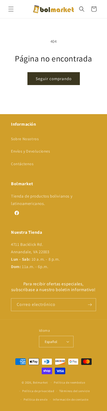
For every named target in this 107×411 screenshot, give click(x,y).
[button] (11, 9)
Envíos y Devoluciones (30, 151)
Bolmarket (40, 382)
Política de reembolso (69, 382)
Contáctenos (22, 163)
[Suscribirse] (90, 304)
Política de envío (36, 399)
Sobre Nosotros (25, 138)
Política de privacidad (38, 391)
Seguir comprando (54, 78)
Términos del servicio (74, 391)
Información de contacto (71, 399)
